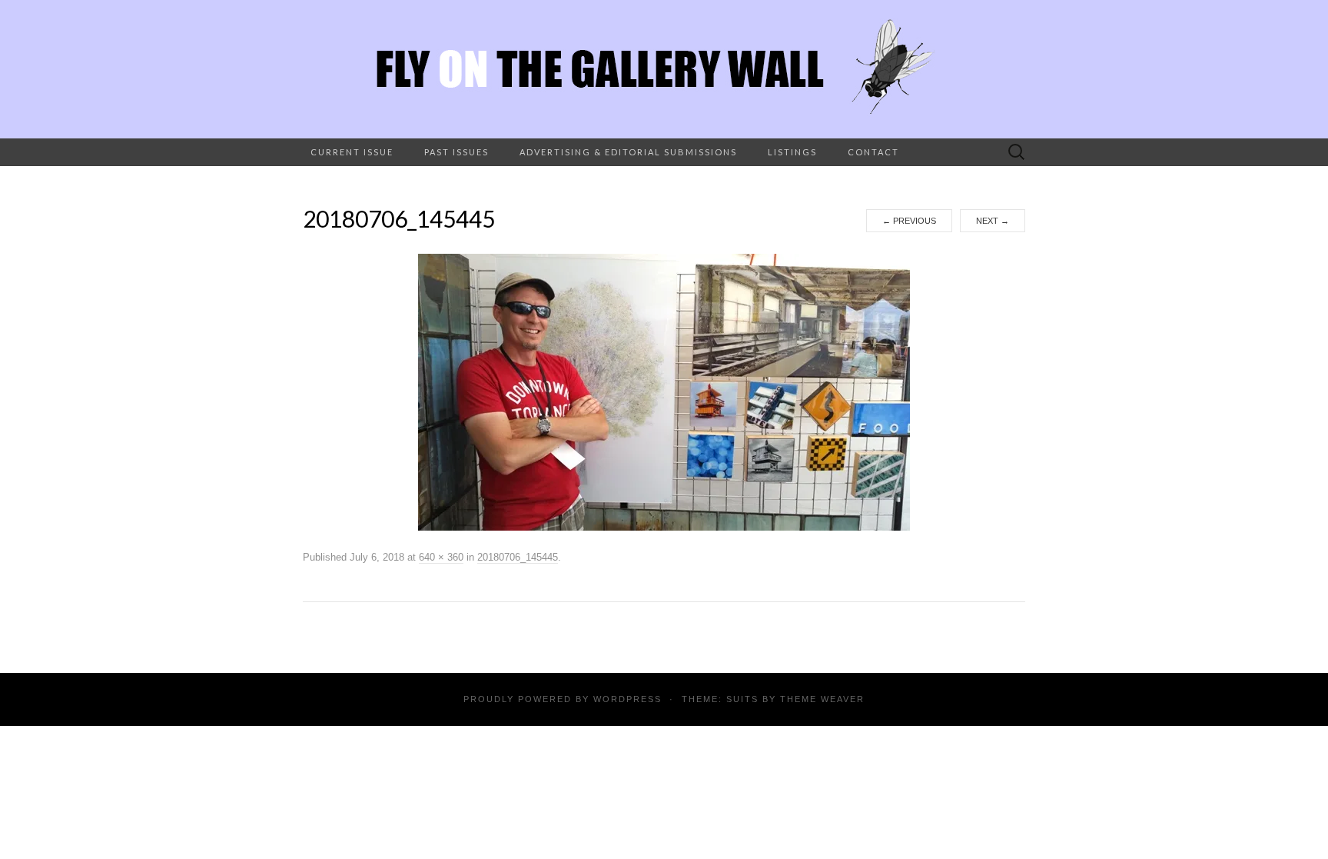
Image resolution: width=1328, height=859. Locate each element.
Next (992, 220)
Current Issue (351, 152)
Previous (909, 220)
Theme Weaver (822, 699)
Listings (792, 152)
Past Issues (456, 152)
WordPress (627, 699)
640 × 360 (441, 557)
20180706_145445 (517, 557)
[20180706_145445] (664, 391)
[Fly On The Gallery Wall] (664, 69)
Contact (873, 152)
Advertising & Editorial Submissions (628, 152)
